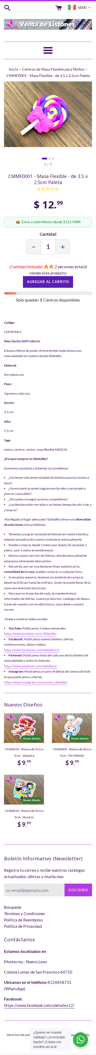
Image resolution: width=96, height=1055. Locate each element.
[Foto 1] (44, 158)
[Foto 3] (53, 158)
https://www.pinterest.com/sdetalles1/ (30, 666)
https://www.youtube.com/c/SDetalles (30, 634)
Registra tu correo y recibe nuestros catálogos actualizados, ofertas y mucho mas (44, 873)
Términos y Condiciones (24, 913)
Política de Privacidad (23, 926)
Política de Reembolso (23, 919)
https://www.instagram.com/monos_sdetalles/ (35, 682)
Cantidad (48, 234)
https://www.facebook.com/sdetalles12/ (31, 650)
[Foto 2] (50, 158)
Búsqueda (12, 907)
